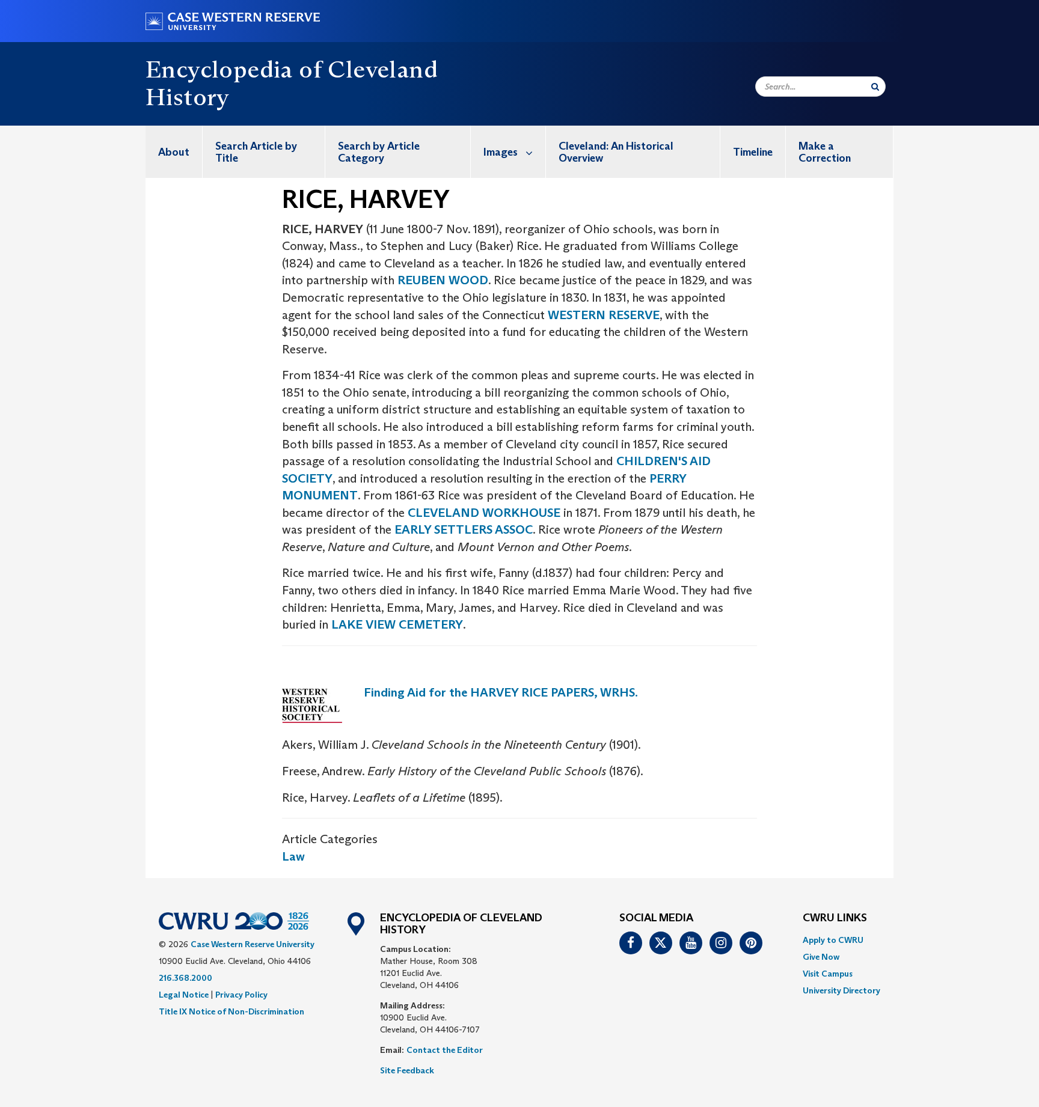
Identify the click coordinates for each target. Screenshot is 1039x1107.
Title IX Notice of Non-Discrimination (231, 1011)
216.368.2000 (185, 977)
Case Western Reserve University (252, 944)
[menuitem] (174, 152)
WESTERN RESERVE (604, 315)
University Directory (841, 990)
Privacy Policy (241, 994)
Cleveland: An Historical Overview (616, 152)
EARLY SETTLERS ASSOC (463, 529)
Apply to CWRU (833, 940)
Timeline (753, 152)
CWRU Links (835, 918)
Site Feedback (407, 1070)
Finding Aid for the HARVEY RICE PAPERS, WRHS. (501, 692)
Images (500, 152)
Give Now (821, 956)
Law (293, 856)
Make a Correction (824, 152)
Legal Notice (184, 994)
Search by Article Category (379, 152)
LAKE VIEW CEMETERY (397, 624)
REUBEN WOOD (442, 280)
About (173, 152)
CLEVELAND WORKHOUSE (484, 512)
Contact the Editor (444, 1049)
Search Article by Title (256, 152)
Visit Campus (828, 973)
